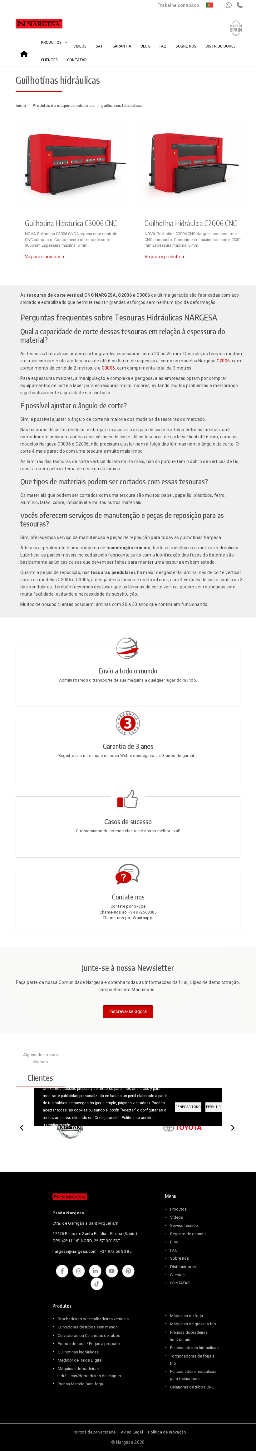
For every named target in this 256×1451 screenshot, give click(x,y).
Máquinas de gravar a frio (193, 1324)
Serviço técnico (184, 1225)
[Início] (32, 25)
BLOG (145, 45)
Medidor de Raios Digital (80, 1360)
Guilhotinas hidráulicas (78, 1352)
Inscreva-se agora (128, 1011)
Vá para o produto (42, 256)
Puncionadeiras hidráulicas (194, 1347)
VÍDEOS (79, 45)
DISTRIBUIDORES (221, 45)
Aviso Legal (132, 1432)
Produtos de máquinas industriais (63, 105)
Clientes (177, 1274)
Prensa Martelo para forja (80, 1384)
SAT (99, 45)
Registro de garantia (188, 1234)
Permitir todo (218, 1107)
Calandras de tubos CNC (192, 1387)
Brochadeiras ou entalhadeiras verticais (93, 1319)
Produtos (178, 1209)
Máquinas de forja (186, 1315)
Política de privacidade (94, 1432)
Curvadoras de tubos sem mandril (88, 1327)
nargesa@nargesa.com (74, 1251)
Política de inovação (167, 1432)
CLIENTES (49, 59)
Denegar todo (188, 1107)
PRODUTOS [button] (51, 42)
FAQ (163, 45)
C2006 (223, 360)
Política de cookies (138, 1118)
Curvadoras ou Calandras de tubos (89, 1335)
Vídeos (176, 1217)
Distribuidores (183, 1266)
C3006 (108, 367)
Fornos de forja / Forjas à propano (89, 1343)
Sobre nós (179, 1258)
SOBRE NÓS (186, 45)
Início (26, 51)
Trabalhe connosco (178, 5)
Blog (174, 1242)
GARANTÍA (121, 45)
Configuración (58, 1125)
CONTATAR (77, 59)
